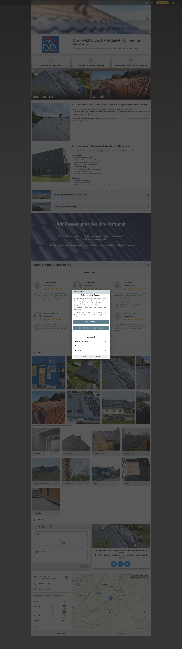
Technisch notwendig (81, 341)
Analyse (77, 346)
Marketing (78, 350)
